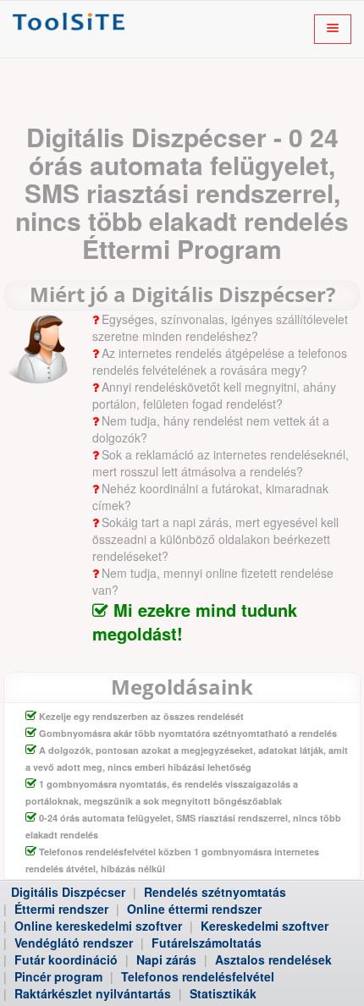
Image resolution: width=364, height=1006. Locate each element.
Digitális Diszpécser (68, 891)
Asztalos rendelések (273, 959)
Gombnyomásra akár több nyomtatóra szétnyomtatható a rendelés (188, 733)
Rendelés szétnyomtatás (215, 891)
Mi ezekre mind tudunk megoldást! (194, 621)
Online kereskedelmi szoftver (98, 925)
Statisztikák (223, 993)
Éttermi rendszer (61, 908)
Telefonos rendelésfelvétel (197, 976)
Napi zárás (166, 959)
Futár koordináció (66, 959)
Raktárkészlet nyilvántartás (92, 993)
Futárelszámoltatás (207, 942)
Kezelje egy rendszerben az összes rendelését (141, 716)
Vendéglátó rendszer (73, 942)
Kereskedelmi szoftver (264, 925)
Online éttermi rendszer (194, 908)
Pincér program (58, 976)
